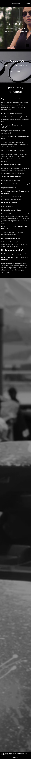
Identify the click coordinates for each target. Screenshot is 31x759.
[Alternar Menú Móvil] (3, 3)
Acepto (15, 757)
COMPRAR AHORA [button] (15, 71)
